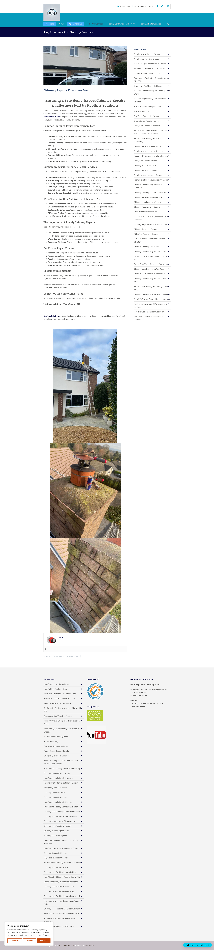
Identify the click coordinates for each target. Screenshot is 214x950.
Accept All (43, 941)
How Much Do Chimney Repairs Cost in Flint (150, 258)
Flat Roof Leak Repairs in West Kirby (149, 312)
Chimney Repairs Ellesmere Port (65, 90)
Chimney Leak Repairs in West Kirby (149, 269)
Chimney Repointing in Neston (147, 207)
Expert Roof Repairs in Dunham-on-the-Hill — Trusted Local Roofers (151, 132)
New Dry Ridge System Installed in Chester (152, 224)
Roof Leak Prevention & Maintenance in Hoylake (150, 305)
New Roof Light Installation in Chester (150, 63)
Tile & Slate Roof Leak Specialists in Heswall (149, 318)
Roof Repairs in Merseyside (145, 211)
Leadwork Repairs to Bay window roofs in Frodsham (151, 218)
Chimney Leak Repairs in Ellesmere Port (150, 192)
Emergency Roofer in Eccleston (147, 125)
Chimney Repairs (58, 656)
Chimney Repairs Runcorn (145, 165)
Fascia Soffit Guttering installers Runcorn (151, 156)
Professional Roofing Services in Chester (151, 180)
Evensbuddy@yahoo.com (143, 6)
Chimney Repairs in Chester (145, 170)
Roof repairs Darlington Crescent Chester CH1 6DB (151, 79)
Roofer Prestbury (141, 111)
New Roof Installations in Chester (148, 175)
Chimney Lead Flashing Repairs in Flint (150, 251)
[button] (197, 945)
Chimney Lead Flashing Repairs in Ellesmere (148, 186)
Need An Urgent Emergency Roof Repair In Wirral (152, 92)
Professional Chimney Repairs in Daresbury (147, 140)
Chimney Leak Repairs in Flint (146, 246)
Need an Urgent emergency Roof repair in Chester (151, 100)
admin (48, 656)
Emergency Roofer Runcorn (145, 160)
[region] (29, 934)
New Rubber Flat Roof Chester (146, 59)
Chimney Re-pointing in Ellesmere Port (150, 197)
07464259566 (124, 6)
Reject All (29, 941)
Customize (15, 941)
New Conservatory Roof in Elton (147, 73)
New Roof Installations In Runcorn (148, 151)
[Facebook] (46, 649)
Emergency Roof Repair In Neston (148, 86)
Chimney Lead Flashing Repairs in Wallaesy (152, 294)
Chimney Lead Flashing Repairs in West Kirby (150, 280)
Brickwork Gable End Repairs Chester (149, 68)
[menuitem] (49, 24)
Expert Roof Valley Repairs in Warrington (151, 264)
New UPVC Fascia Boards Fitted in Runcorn (152, 299)
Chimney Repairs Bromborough (147, 146)
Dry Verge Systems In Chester (146, 116)
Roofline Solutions (66, 945)
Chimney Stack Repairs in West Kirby (149, 273)
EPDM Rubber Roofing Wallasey (147, 106)
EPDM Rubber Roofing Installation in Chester (149, 240)
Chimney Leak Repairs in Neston (147, 202)
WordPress (89, 945)
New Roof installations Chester (147, 54)
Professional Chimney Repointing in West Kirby (151, 288)
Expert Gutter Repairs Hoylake (146, 121)
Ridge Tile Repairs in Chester (146, 234)
